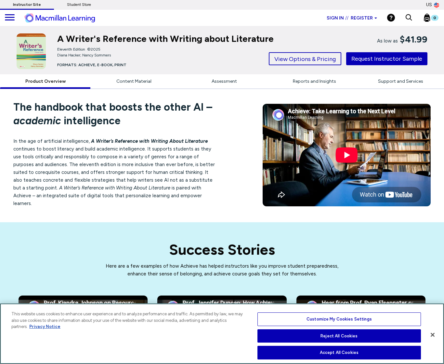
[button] (409, 18)
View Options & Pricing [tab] (305, 59)
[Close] (432, 335)
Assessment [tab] (224, 81)
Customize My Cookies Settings (339, 319)
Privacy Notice (44, 326)
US (429, 4)
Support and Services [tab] (400, 81)
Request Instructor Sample (386, 58)
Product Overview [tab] (45, 81)
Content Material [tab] (133, 81)
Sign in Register (350, 18)
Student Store (79, 4)
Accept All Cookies (339, 352)
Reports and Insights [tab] (314, 81)
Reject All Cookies (339, 336)
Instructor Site (27, 4)
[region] (222, 333)
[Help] (391, 17)
